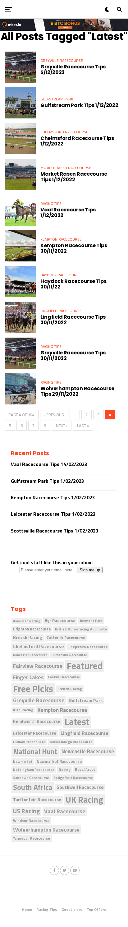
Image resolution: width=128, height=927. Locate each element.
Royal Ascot (85, 769)
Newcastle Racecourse (88, 751)
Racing (65, 769)
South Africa (32, 787)
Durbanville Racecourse (69, 655)
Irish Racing (23, 710)
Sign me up (90, 570)
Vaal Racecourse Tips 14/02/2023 (49, 464)
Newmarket (22, 761)
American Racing (26, 621)
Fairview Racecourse (37, 666)
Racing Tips (46, 909)
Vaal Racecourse (64, 811)
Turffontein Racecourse (37, 799)
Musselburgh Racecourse (71, 742)
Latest (77, 722)
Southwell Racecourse (80, 787)
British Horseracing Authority (81, 629)
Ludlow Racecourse (29, 742)
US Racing (26, 811)
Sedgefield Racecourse (73, 777)
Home (27, 909)
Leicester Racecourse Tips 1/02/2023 (53, 514)
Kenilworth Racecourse (36, 721)
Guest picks (72, 909)
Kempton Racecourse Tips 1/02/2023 (53, 497)
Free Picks (33, 689)
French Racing (69, 689)
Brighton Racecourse (32, 629)
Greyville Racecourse (39, 700)
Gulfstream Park (86, 700)
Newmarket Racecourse (59, 761)
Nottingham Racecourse (33, 769)
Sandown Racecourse (31, 777)
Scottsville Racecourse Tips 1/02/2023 (54, 530)
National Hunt (35, 751)
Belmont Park (91, 620)
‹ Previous (54, 415)
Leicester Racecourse (34, 733)
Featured (85, 666)
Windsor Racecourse (31, 820)
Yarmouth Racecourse (31, 838)
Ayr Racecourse (60, 620)
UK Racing (84, 800)
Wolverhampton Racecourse (46, 829)
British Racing (27, 637)
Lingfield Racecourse (84, 733)
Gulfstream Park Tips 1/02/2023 (47, 481)
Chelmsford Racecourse (38, 646)
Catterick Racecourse (66, 638)
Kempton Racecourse (62, 710)
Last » (83, 425)
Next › (61, 425)
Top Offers (96, 909)
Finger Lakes (28, 677)
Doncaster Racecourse (30, 655)
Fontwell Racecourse (64, 677)
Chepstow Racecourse (88, 647)
